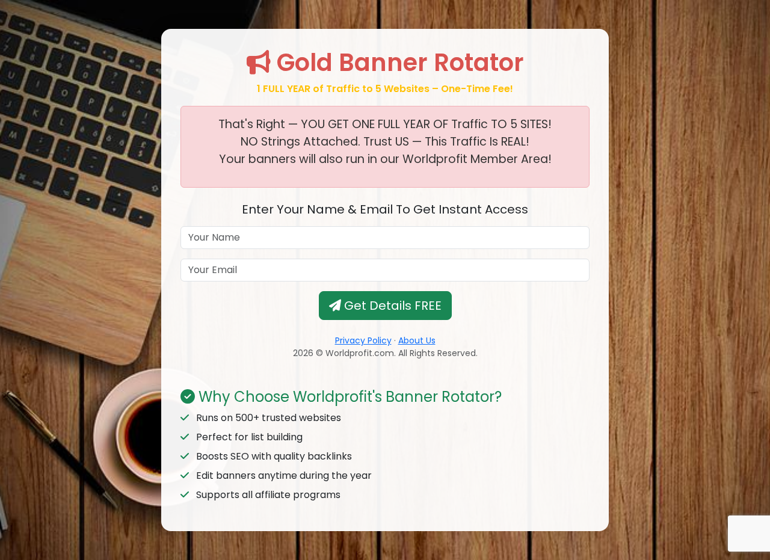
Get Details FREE (391, 305)
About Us (417, 340)
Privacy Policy (363, 340)
